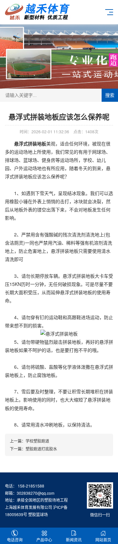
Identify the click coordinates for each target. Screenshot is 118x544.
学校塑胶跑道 (37, 441)
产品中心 (44, 539)
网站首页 (103, 539)
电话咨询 (15, 539)
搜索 (109, 95)
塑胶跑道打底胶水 (41, 448)
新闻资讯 (74, 539)
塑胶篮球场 (38, 514)
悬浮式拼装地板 (30, 143)
